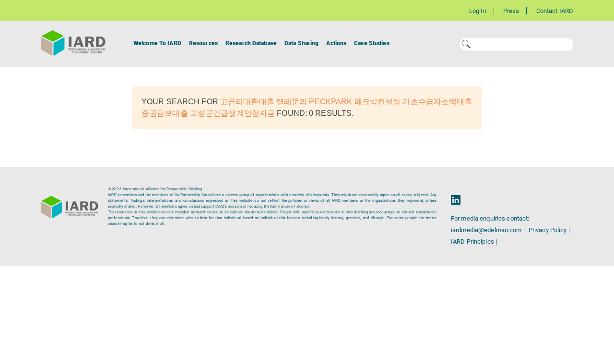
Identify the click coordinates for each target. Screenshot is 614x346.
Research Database (251, 43)
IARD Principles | (474, 241)
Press (511, 10)
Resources (203, 43)
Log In (477, 10)
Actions (336, 43)
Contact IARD (554, 10)
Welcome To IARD (157, 43)
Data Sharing (301, 43)
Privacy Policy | (549, 230)
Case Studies (371, 43)
